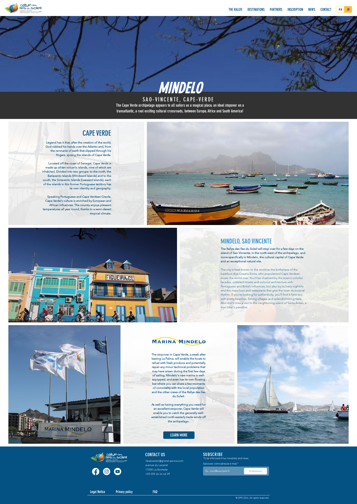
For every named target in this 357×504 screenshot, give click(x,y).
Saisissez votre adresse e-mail (220, 464)
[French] (340, 9)
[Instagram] (106, 471)
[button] (235, 9)
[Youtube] (117, 471)
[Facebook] (95, 471)
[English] (348, 9)
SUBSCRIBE (213, 454)
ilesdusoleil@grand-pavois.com (164, 461)
